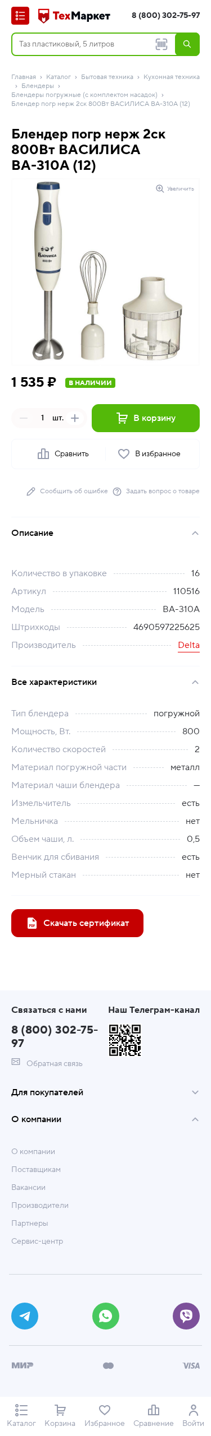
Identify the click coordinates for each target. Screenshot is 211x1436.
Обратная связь (54, 1064)
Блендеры (37, 86)
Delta (189, 645)
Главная (23, 77)
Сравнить (72, 454)
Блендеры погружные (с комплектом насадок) (84, 95)
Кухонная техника (171, 77)
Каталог (58, 77)
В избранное (158, 454)
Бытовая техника (107, 77)
